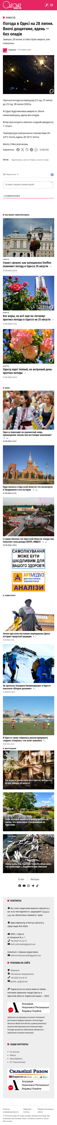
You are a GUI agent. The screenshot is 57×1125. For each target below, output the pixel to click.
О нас (21, 879)
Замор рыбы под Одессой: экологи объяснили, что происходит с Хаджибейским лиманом (28, 865)
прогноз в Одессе (29, 160)
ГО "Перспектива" (18, 1062)
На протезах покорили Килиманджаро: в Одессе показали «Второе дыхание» (27, 687)
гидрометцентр (16, 160)
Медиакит (15, 970)
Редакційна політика (27, 1110)
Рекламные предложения (22, 974)
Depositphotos (16, 1058)
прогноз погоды (43, 160)
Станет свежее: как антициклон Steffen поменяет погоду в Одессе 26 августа (27, 264)
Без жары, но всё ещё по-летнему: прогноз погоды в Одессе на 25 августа (27, 317)
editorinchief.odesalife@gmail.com (26, 955)
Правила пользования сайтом (45, 1110)
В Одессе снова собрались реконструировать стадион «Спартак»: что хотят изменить (25, 739)
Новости (10, 17)
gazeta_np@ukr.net (19, 981)
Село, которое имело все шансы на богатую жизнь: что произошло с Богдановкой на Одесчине (27, 822)
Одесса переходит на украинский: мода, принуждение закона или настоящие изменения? (27, 433)
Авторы (35, 879)
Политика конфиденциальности (11, 1110)
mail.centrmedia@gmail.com (23, 944)
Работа (13, 1055)
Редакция (12, 50)
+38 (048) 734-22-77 (19, 941)
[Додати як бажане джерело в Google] (44, 149)
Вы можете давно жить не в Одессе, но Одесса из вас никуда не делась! (28, 782)
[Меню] (52, 5)
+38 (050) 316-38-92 (19, 978)
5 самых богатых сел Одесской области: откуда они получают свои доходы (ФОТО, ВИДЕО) (28, 540)
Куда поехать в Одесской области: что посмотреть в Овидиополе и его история (28, 488)
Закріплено (47, 5)
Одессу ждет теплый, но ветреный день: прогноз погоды (27, 371)
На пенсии (14, 1052)
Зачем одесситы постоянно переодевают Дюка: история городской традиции (26, 635)
